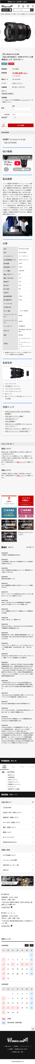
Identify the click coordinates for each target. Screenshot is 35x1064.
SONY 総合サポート (11, 419)
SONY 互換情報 (9, 421)
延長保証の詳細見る (8, 93)
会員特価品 (11, 777)
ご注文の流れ (7, 807)
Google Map (5, 907)
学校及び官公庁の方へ (10, 842)
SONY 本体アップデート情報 (13, 416)
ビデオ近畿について (9, 855)
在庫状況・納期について (11, 817)
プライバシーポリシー (25, 1046)
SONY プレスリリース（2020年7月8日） (17, 431)
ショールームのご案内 (10, 860)
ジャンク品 (30, 767)
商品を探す (6, 10)
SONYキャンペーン (13, 782)
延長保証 (4, 64)
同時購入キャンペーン (14, 784)
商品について (21, 462)
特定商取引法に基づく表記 (20, 1049)
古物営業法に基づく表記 (17, 1052)
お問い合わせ (8, 1046)
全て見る (29, 547)
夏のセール (11, 775)
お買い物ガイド (6, 802)
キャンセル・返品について (11, 822)
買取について (7, 832)
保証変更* (4, 117)
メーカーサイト (25, 100)
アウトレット (12, 787)
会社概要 (11, 1049)
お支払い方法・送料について (12, 812)
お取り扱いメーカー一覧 (11, 865)
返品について (21, 475)
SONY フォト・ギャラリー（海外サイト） (18, 429)
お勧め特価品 (4, 767)
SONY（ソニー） (17, 83)
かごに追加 (20, 125)
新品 (13, 767)
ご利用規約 (15, 1046)
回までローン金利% (17, 1)
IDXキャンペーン (13, 779)
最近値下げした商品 (13, 789)
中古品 (22, 767)
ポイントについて (8, 837)
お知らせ (6, 870)
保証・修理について (9, 827)
